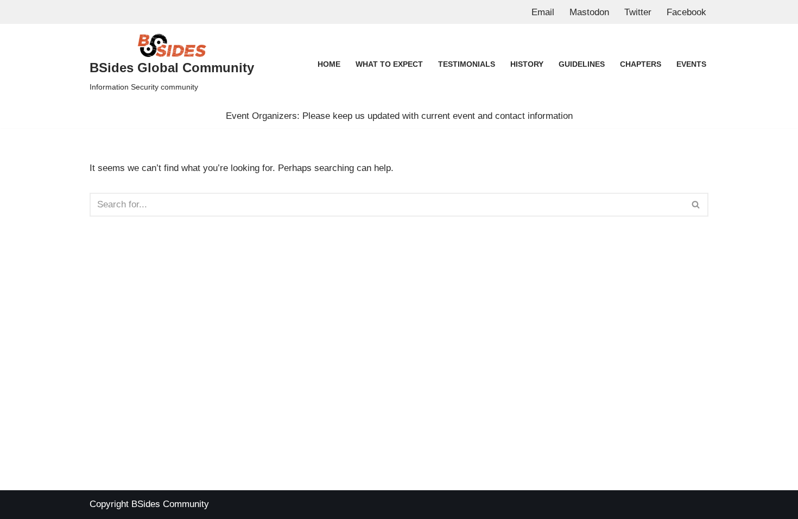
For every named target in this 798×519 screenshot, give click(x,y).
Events (691, 64)
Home (329, 64)
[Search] (696, 205)
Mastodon (589, 12)
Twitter (637, 12)
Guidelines (582, 64)
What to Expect (389, 64)
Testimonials (466, 64)
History (526, 64)
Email (542, 12)
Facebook (686, 12)
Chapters (640, 64)
